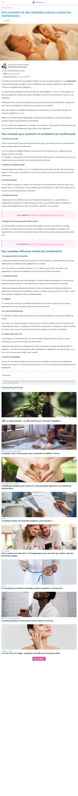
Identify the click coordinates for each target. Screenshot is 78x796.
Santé (4, 419)
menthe (36, 268)
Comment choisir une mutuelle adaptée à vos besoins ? (27, 521)
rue (57, 339)
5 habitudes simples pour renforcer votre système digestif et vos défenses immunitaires (36, 487)
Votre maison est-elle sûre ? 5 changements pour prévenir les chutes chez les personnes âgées (37, 554)
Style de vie (6, 551)
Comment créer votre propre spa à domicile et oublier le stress (31, 453)
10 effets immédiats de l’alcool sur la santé (47, 244)
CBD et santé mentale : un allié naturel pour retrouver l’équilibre (31, 421)
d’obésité (56, 92)
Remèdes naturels (7, 8)
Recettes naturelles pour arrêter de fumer (47, 215)
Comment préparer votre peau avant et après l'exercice (27, 621)
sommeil (21, 113)
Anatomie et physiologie (10, 484)
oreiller (29, 169)
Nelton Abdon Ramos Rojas (17, 67)
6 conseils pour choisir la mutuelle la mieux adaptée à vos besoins (32, 588)
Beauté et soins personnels (11, 451)
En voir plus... (39, 659)
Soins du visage (7, 651)
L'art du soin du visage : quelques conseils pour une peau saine (31, 653)
